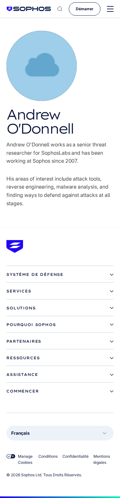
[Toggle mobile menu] (110, 9)
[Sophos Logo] (28, 8)
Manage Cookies (25, 459)
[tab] (60, 274)
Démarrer (84, 8)
